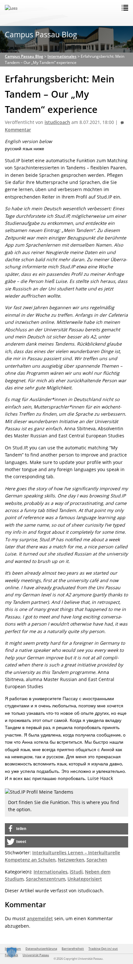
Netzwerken (71, 860)
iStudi (76, 872)
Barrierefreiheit (73, 948)
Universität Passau (36, 955)
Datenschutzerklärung (41, 948)
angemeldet (40, 918)
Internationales (50, 872)
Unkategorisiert (84, 879)
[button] (66, 829)
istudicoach (57, 122)
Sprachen (97, 860)
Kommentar (18, 130)
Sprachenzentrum (45, 879)
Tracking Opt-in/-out (103, 948)
